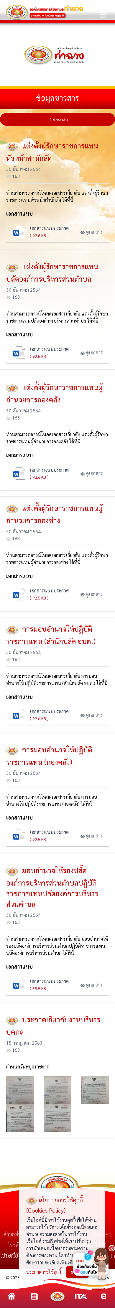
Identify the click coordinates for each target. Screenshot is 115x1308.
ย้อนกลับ (60, 119)
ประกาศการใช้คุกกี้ (43, 1272)
